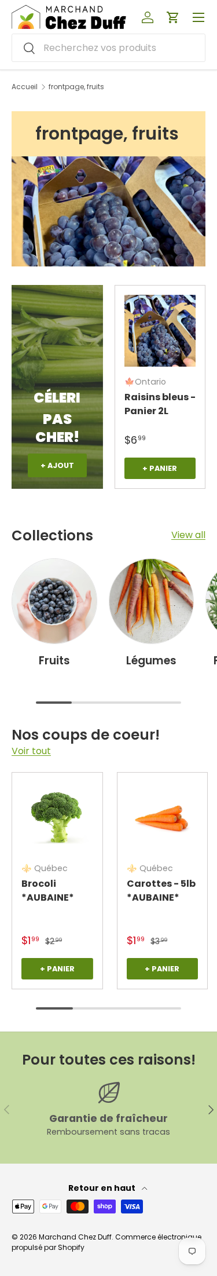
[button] (173, 17)
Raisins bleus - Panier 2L (160, 404)
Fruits (54, 660)
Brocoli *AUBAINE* (47, 890)
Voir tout (31, 751)
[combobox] (108, 47)
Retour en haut (102, 1188)
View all (188, 535)
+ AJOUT (57, 465)
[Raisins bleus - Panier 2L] (160, 331)
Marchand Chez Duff (75, 1237)
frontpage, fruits (76, 86)
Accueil (25, 86)
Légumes (151, 660)
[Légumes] (151, 601)
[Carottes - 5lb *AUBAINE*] (162, 818)
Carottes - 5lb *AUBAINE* (161, 890)
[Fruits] (54, 601)
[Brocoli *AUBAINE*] (57, 818)
